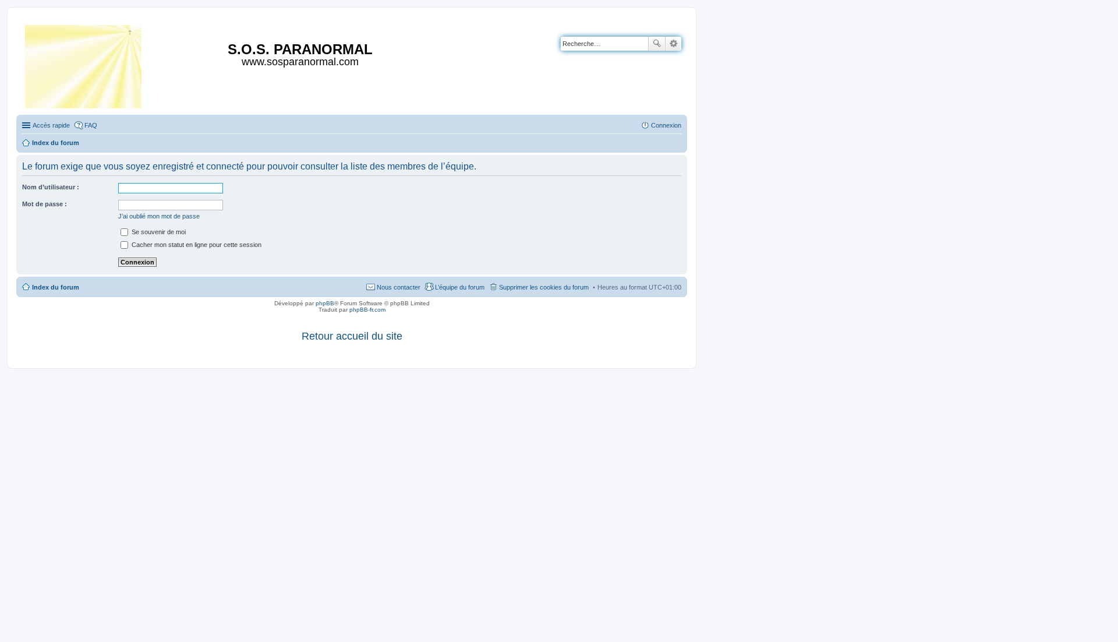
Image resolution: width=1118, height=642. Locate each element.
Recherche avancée (673, 44)
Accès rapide (51, 125)
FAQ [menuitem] (90, 125)
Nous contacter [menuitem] (398, 287)
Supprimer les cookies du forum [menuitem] (544, 287)
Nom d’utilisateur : (50, 187)
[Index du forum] (84, 64)
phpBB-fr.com (367, 309)
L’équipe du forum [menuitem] (459, 287)
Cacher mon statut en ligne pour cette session (195, 244)
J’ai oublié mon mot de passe (159, 216)
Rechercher (657, 44)
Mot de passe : (44, 203)
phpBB (325, 303)
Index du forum (55, 287)
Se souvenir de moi (158, 231)
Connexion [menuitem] (666, 125)
